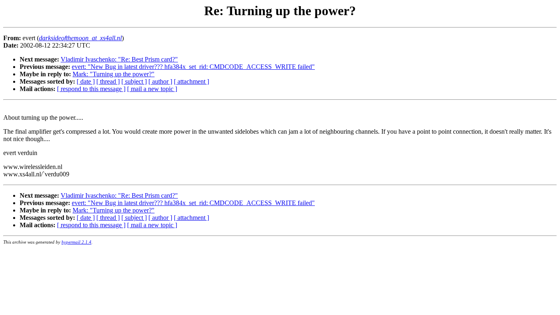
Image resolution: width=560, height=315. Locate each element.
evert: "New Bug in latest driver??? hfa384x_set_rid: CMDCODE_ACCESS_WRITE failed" (193, 66)
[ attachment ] (191, 81)
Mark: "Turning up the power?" (114, 74)
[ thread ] (108, 81)
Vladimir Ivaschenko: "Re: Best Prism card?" (119, 59)
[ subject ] (134, 81)
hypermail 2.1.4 (76, 242)
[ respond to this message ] (91, 88)
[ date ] (86, 81)
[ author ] (160, 81)
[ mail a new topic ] (152, 88)
